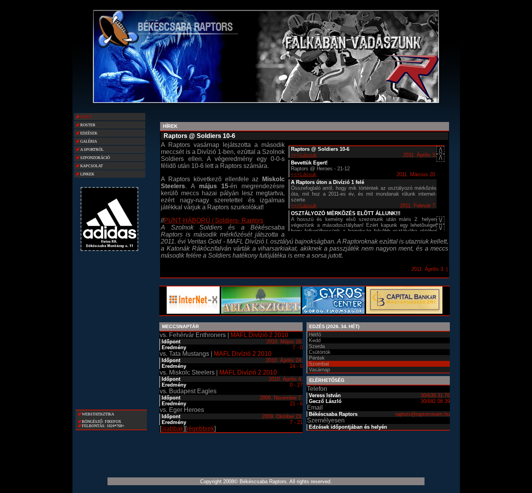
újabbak (172, 428)
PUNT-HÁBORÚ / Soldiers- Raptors (213, 220)
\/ (440, 227)
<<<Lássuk (304, 155)
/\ (440, 150)
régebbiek (200, 428)
